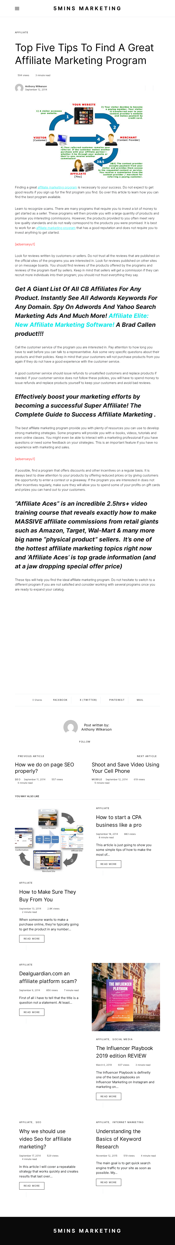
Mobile (97, 779)
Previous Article (31, 756)
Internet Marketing (128, 1122)
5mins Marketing (87, 8)
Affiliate (21, 32)
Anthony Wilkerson (36, 86)
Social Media (122, 1039)
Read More (32, 938)
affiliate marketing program (57, 187)
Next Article (147, 756)
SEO (17, 779)
